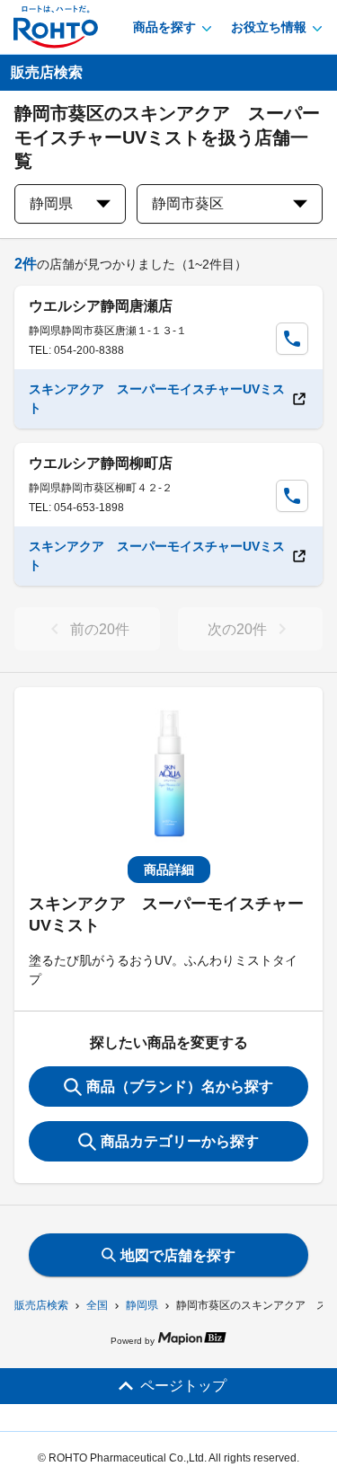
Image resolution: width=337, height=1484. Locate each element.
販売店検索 (41, 1305)
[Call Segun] (292, 338)
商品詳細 (169, 869)
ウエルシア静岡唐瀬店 (101, 306)
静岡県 (142, 1305)
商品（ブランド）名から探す (179, 1086)
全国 (97, 1305)
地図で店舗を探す (177, 1255)
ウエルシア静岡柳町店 (101, 463)
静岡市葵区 (188, 203)
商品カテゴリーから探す (180, 1141)
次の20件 (237, 629)
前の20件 (99, 629)
